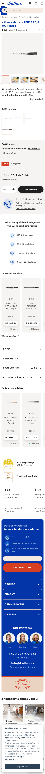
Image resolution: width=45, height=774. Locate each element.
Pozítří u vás (8, 144)
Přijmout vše (22, 767)
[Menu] (3, 3)
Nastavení (9, 759)
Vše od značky (9, 336)
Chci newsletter (23, 568)
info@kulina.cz (22, 663)
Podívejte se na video (26, 209)
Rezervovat (34, 149)
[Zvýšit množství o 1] (13, 189)
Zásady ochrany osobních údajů (20, 738)
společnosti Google (14, 756)
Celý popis (35, 99)
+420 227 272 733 (22, 654)
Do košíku (30, 189)
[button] (11, 437)
